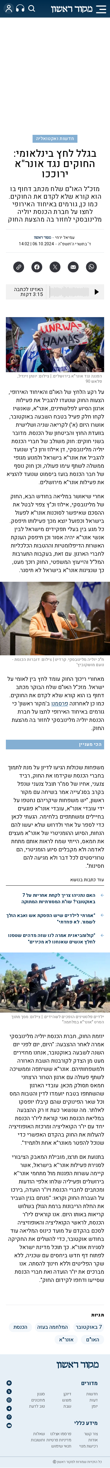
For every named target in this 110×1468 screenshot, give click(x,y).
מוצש (66, 1400)
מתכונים (38, 1400)
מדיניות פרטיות (58, 1440)
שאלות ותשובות (38, 1437)
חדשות (92, 1394)
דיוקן (67, 1394)
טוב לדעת (37, 1406)
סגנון (41, 1394)
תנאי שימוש (61, 1446)
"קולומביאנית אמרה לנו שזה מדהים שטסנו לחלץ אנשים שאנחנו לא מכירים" (51, 938)
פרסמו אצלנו (60, 1434)
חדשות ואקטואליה (55, 138)
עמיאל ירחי (65, 237)
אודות (93, 1440)
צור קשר (91, 1434)
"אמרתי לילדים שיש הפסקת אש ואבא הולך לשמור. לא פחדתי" (50, 919)
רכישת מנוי (88, 1446)
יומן (95, 1406)
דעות (93, 1400)
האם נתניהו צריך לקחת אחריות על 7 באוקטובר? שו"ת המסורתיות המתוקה (58, 898)
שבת (67, 1406)
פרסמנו (59, 704)
